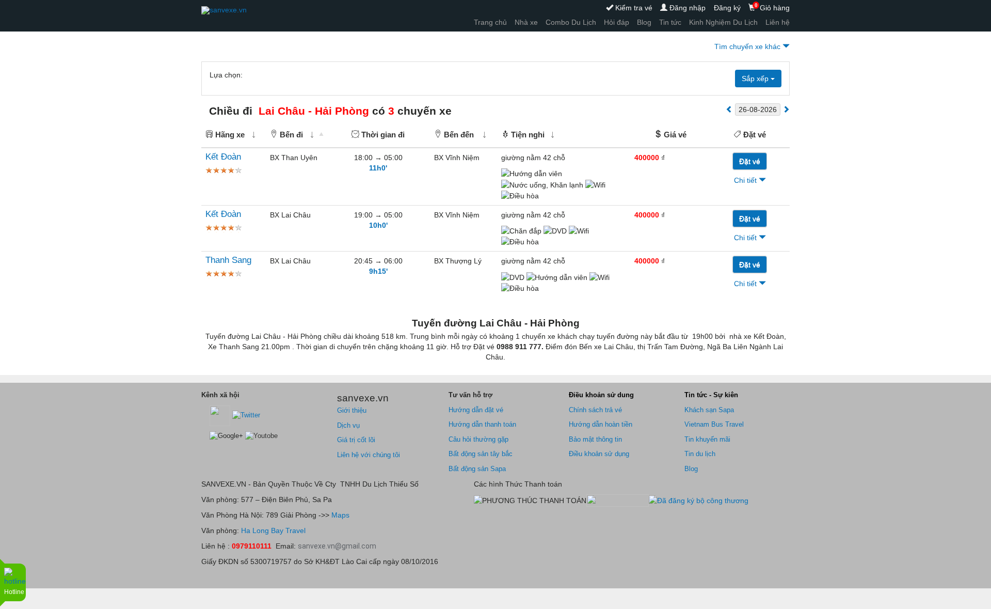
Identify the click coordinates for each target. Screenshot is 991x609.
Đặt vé (749, 161)
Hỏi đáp (616, 22)
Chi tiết (746, 180)
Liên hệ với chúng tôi (368, 455)
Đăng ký (727, 8)
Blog (644, 22)
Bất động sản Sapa (477, 469)
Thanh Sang (228, 260)
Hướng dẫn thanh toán (482, 424)
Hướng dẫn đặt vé (476, 410)
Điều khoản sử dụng (599, 454)
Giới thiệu (351, 410)
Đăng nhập (686, 8)
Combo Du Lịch (571, 22)
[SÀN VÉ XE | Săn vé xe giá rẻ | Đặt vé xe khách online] (224, 10)
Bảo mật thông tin (595, 439)
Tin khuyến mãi (707, 439)
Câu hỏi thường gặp (478, 439)
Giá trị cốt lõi (356, 440)
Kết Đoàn (223, 157)
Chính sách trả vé (595, 410)
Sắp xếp (756, 78)
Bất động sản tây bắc (481, 454)
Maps (339, 515)
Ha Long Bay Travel (273, 530)
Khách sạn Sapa (709, 410)
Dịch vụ (348, 425)
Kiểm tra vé (632, 8)
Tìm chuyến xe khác (748, 46)
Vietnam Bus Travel (714, 424)
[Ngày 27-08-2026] (786, 109)
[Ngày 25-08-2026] (729, 109)
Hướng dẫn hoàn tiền (600, 424)
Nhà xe (526, 22)
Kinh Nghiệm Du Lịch (723, 22)
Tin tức (670, 22)
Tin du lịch (699, 454)
